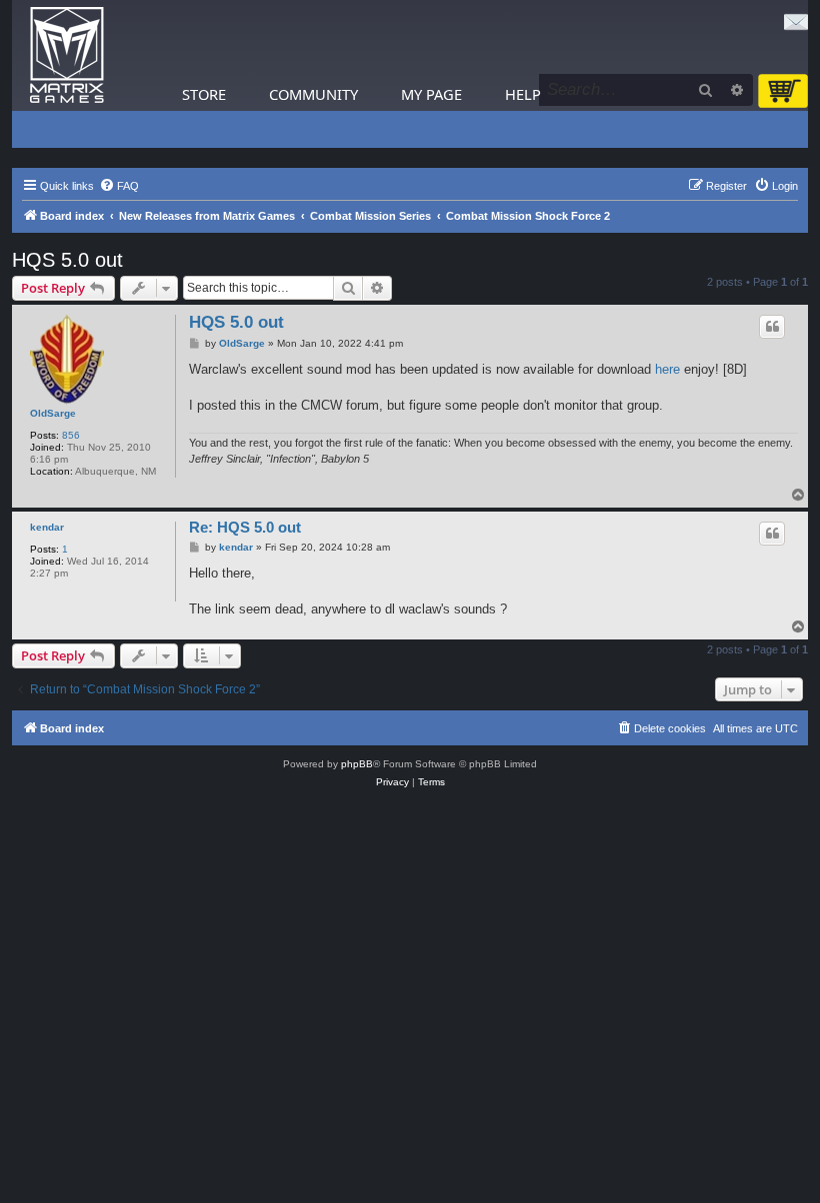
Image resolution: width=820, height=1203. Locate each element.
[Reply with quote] (772, 327)
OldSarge (53, 413)
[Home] (67, 55)
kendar (47, 527)
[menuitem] (119, 186)
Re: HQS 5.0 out (245, 527)
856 (71, 435)
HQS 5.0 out (67, 260)
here (667, 369)
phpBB (357, 763)
